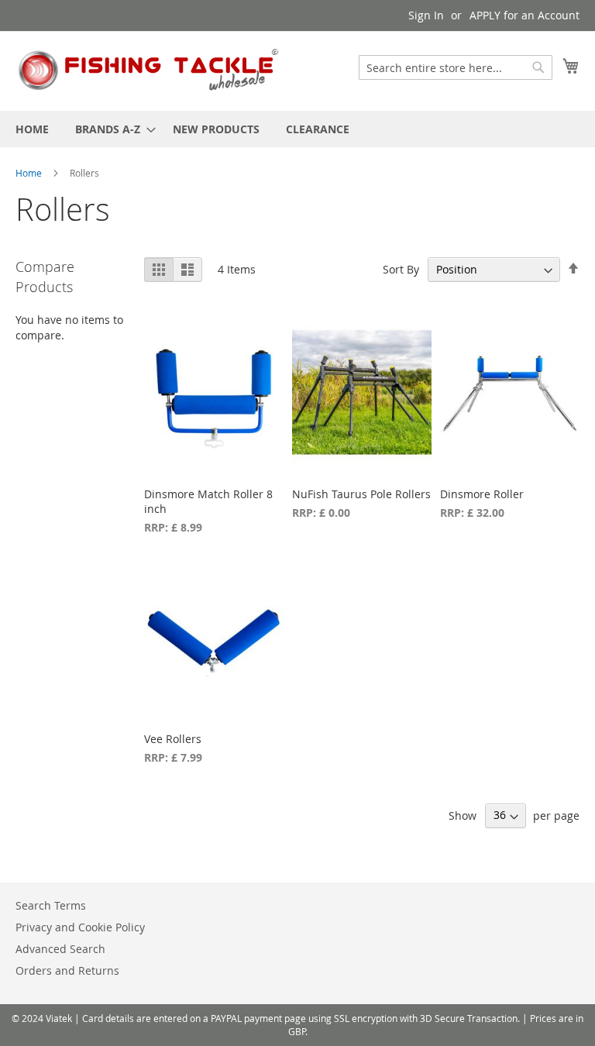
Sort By (401, 269)
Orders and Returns (67, 970)
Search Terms (50, 905)
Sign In (426, 15)
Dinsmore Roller (482, 494)
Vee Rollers (172, 738)
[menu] (297, 129)
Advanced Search (60, 948)
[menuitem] (32, 129)
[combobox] (455, 67)
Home (29, 173)
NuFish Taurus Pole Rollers (361, 494)
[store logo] (149, 70)
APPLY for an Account (524, 15)
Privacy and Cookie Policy (80, 927)
